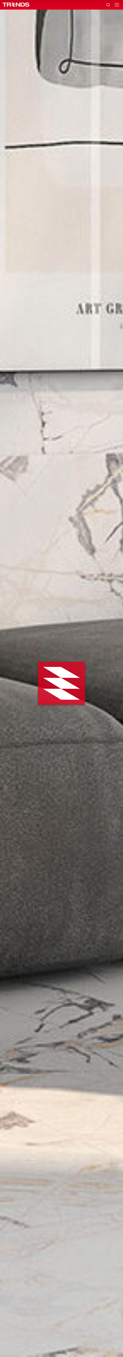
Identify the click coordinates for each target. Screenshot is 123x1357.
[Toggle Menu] (116, 5)
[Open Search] (108, 5)
